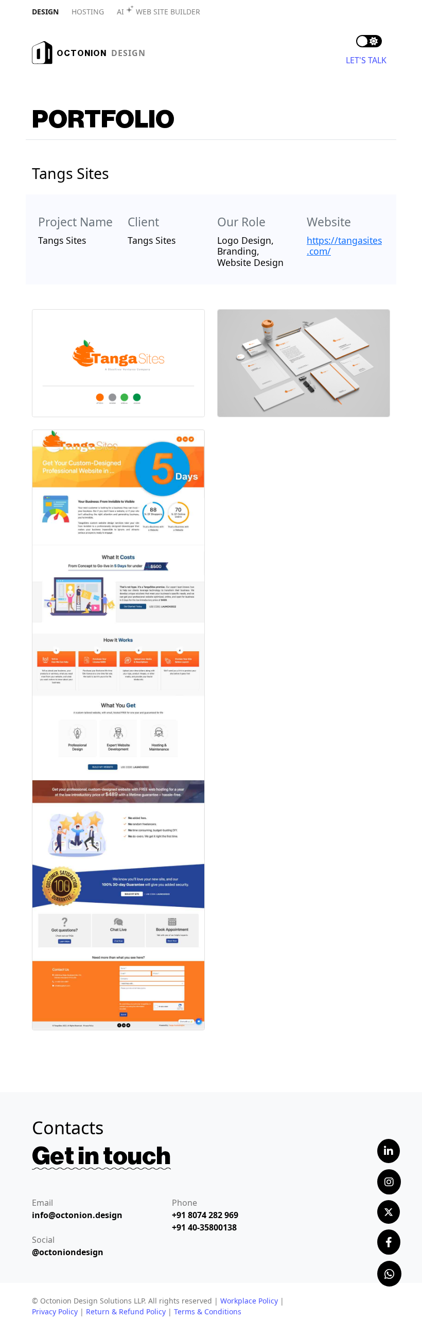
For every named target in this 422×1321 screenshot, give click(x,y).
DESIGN (45, 11)
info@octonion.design (77, 1215)
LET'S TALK (366, 60)
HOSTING (88, 11)
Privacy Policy (55, 1311)
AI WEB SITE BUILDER (158, 11)
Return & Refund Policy (126, 1311)
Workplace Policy (249, 1301)
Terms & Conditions (207, 1311)
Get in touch (101, 1156)
